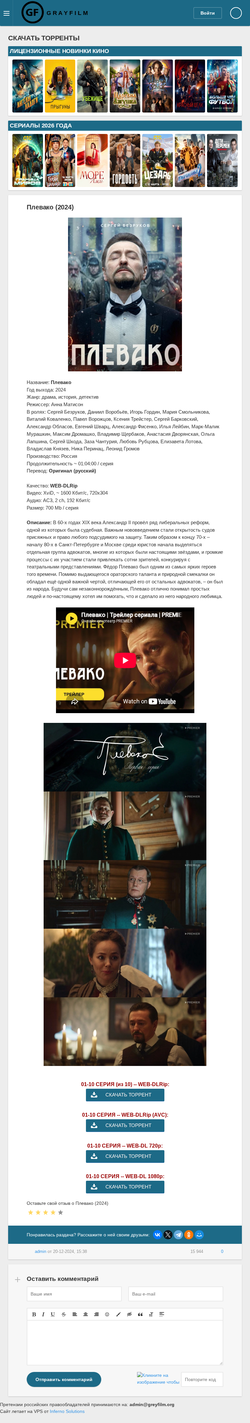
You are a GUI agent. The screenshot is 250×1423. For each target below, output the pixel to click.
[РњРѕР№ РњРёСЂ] (199, 1234)
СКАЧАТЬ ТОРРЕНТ (128, 1094)
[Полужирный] (34, 1314)
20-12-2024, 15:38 (70, 1251)
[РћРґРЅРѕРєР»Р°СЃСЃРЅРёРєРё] (188, 1234)
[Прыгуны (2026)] (60, 109)
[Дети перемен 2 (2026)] (222, 183)
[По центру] (85, 1314)
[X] (168, 1234)
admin (40, 1251)
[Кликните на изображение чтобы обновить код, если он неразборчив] (158, 1379)
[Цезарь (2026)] (157, 183)
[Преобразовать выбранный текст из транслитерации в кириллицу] (151, 1314)
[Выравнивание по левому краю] (74, 1314)
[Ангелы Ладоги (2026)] (27, 109)
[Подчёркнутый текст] (53, 1314)
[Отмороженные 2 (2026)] (190, 183)
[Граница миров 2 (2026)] (27, 183)
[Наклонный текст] (43, 1314)
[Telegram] (178, 1234)
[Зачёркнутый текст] (63, 1314)
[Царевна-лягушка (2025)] (125, 109)
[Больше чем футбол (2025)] (222, 109)
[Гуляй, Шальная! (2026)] (60, 183)
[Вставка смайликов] (107, 1314)
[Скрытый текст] (129, 1314)
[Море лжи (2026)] (92, 183)
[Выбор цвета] (118, 1314)
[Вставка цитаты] (140, 1314)
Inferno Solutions (67, 1411)
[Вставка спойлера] (161, 1314)
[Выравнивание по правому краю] (96, 1314)
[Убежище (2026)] (92, 109)
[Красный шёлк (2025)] (190, 109)
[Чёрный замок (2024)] (157, 109)
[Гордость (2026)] (125, 183)
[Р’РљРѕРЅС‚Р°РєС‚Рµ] (157, 1234)
